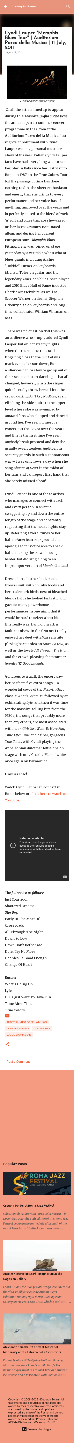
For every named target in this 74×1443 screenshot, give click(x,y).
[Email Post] (7, 1017)
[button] (7, 1044)
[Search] (68, 6)
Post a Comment (18, 1061)
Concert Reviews (18, 1028)
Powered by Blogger (39, 1429)
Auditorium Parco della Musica (27, 1022)
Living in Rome (24, 6)
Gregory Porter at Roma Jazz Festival (28, 1205)
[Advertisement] (37, 1112)
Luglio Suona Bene (19, 1034)
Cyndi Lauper (42, 1028)
